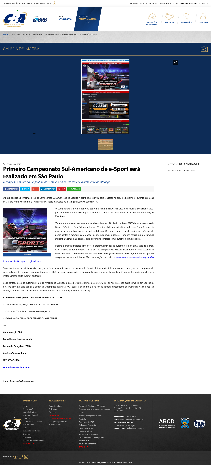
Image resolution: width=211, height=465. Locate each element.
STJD (32, 431)
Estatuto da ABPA (86, 428)
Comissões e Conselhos (32, 422)
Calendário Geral (55, 406)
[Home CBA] (18, 19)
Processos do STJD (86, 422)
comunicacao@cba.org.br (124, 426)
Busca (205, 4)
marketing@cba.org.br (135, 428)
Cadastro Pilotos (85, 432)
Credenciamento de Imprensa (91, 438)
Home (5, 35)
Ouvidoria (203, 22)
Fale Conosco (28, 444)
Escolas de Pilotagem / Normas (92, 406)
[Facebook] (55, 4)
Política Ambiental (30, 415)
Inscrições (152, 23)
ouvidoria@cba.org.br (134, 420)
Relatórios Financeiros (160, 4)
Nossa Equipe (28, 425)
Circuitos (169, 22)
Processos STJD (137, 4)
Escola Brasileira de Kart (88, 435)
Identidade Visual (30, 412)
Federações (186, 22)
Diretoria (26, 419)
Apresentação (28, 409)
